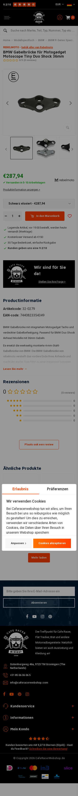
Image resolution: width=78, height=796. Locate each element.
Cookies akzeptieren (52, 543)
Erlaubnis (20, 489)
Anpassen (17, 543)
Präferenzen (57, 489)
